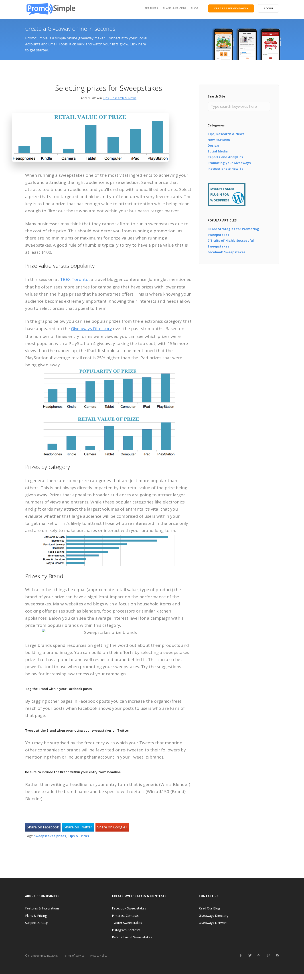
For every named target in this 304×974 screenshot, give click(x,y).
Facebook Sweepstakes (226, 252)
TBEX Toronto (74, 279)
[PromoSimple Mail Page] (277, 955)
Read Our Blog (209, 908)
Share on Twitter (78, 827)
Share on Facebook (43, 827)
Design (213, 145)
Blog (195, 8)
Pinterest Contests (125, 915)
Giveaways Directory (91, 328)
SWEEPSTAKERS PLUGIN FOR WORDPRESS (222, 194)
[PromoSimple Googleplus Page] (259, 955)
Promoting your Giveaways (229, 163)
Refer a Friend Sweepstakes (132, 937)
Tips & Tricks (78, 836)
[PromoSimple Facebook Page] (240, 955)
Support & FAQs (37, 923)
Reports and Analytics (225, 157)
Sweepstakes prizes (50, 836)
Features (151, 8)
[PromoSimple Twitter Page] (249, 955)
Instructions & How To (225, 168)
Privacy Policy (98, 956)
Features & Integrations (42, 908)
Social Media (218, 151)
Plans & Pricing (174, 8)
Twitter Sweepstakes (127, 923)
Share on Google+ (112, 827)
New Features (219, 140)
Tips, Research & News (119, 98)
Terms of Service (73, 956)
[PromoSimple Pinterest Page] (268, 955)
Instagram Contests (126, 930)
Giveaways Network (213, 923)
